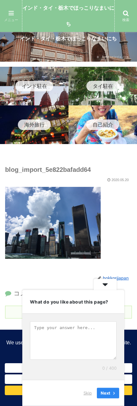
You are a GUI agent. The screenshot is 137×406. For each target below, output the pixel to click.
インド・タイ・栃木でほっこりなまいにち (68, 16)
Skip (87, 392)
